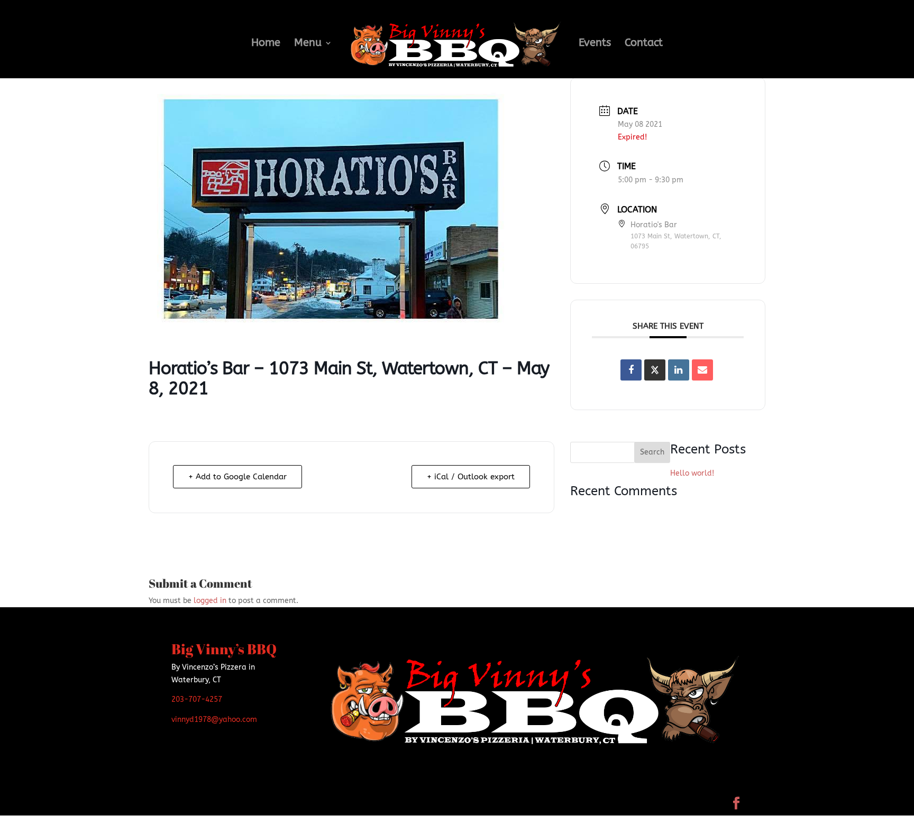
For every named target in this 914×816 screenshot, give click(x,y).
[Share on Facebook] (631, 370)
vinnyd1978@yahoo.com (214, 719)
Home (265, 44)
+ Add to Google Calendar (237, 476)
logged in (210, 600)
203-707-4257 (196, 699)
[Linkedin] (678, 370)
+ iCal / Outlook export (471, 476)
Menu (308, 44)
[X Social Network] (654, 370)
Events (595, 44)
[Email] (702, 370)
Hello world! (692, 473)
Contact (644, 44)
